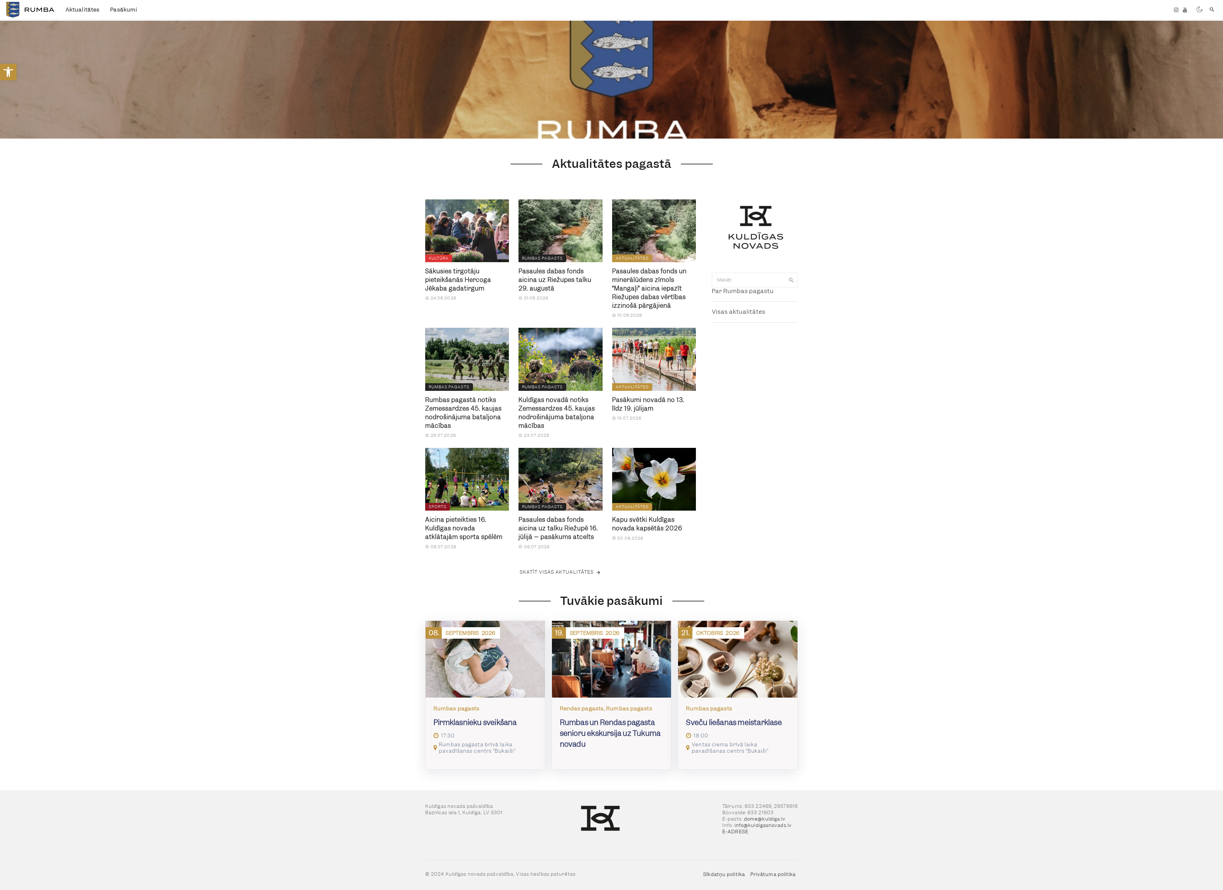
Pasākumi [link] (123, 9)
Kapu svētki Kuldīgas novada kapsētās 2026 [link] (647, 524)
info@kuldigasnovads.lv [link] (763, 825)
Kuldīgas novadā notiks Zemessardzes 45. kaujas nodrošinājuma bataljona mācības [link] (557, 413)
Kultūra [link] (439, 258)
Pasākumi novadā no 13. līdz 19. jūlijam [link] (648, 404)
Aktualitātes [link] (82, 9)
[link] (8, 72)
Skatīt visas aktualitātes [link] (557, 572)
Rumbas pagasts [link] (542, 258)
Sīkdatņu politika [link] (724, 874)
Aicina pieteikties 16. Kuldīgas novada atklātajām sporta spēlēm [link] (464, 528)
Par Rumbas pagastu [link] (743, 291)
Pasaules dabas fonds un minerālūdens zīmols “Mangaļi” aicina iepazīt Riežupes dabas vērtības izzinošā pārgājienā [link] (649, 288)
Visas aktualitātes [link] (738, 312)
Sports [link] (438, 506)
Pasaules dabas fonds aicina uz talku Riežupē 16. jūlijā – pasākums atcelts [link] (558, 528)
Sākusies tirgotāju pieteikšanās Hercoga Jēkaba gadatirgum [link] (458, 279)
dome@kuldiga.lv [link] (765, 819)
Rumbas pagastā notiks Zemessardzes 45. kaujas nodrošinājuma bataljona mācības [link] (463, 413)
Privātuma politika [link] (773, 874)
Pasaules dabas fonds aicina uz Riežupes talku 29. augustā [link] (555, 279)
